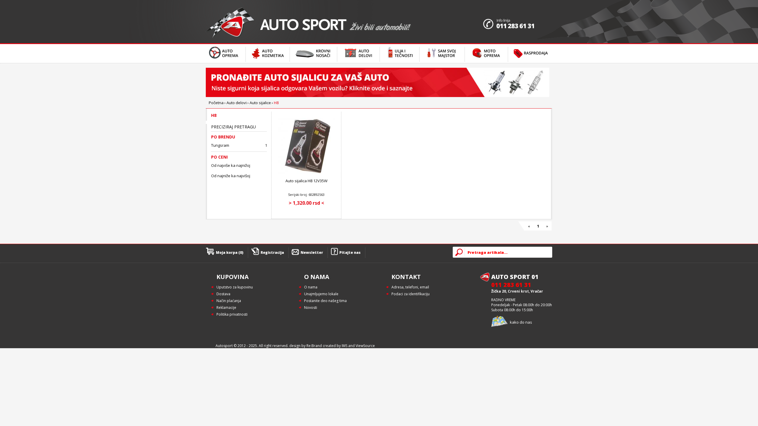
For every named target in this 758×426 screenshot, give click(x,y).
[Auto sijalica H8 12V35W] (306, 172)
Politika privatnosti (232, 314)
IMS (344, 345)
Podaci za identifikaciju (410, 293)
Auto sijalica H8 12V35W (306, 180)
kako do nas (521, 322)
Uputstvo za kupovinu (234, 287)
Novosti (310, 307)
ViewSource (365, 345)
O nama (310, 287)
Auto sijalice (260, 102)
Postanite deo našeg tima (325, 300)
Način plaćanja (228, 300)
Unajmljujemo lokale (321, 293)
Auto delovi (237, 102)
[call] (517, 21)
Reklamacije (226, 307)
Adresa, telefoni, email (410, 287)
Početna (216, 102)
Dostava (223, 293)
